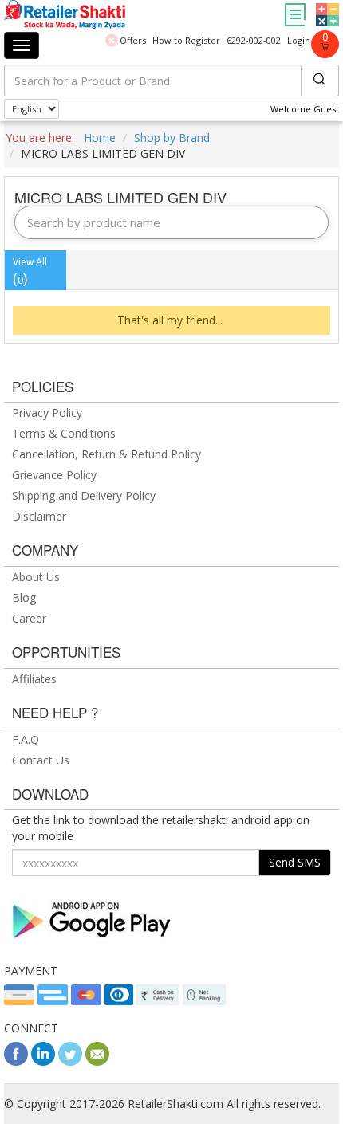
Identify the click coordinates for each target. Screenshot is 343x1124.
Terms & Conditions (64, 433)
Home (100, 137)
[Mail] (97, 1061)
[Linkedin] (43, 1061)
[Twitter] (70, 1061)
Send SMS (295, 862)
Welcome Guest (304, 109)
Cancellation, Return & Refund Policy (106, 454)
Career (29, 618)
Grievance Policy (54, 474)
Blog (24, 597)
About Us (36, 576)
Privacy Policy (47, 412)
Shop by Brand (172, 137)
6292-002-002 (254, 40)
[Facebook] (16, 1061)
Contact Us (40, 760)
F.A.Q (25, 739)
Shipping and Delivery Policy (84, 495)
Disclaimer (39, 516)
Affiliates (34, 678)
